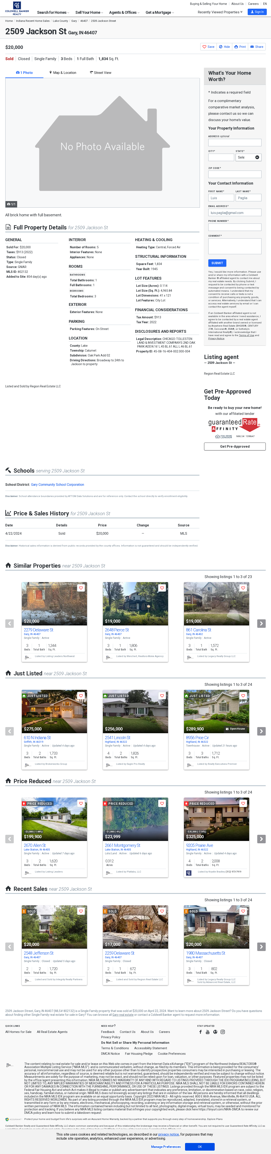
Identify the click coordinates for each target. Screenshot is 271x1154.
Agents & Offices (123, 12)
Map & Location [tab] (64, 73)
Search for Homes (52, 12)
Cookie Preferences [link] (172, 1054)
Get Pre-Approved (235, 446)
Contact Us (128, 1032)
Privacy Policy (110, 1037)
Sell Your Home (88, 12)
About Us (237, 3)
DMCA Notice (110, 1054)
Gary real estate (123, 1014)
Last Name (243, 191)
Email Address (218, 206)
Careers (253, 3)
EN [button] (265, 4)
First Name (216, 191)
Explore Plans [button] (215, 1119)
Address (219, 136)
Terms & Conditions (115, 1048)
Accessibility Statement (150, 1048)
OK (200, 1146)
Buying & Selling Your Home (208, 3)
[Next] (261, 623)
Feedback (108, 1032)
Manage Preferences (166, 1146)
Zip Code (214, 168)
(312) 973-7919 (233, 871)
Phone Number (218, 220)
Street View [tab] (102, 73)
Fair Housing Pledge (139, 1054)
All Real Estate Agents (52, 1032)
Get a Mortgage (159, 12)
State (240, 151)
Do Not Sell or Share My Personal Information (135, 1043)
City (211, 151)
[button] (257, 12)
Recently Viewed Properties (219, 12)
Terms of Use (246, 335)
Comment (215, 235)
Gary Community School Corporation (57, 485)
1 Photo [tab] (26, 73)
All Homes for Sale (18, 1032)
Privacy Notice (216, 338)
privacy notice (168, 1134)
